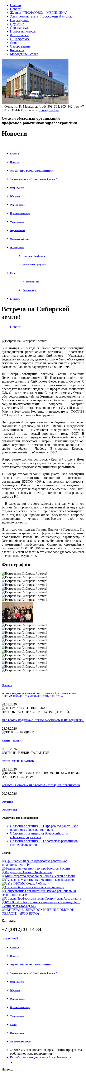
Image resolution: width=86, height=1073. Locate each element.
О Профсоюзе (20, 39)
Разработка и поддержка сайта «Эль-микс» (40, 1057)
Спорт (14, 42)
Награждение (19, 20)
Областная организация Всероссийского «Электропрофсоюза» (39, 835)
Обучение (17, 24)
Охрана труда (19, 27)
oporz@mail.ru (49, 110)
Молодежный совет (24, 54)
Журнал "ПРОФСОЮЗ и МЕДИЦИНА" (39, 12)
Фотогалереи (19, 35)
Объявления (9, 809)
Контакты (17, 50)
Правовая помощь (23, 31)
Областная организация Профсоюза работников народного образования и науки (44, 827)
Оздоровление (20, 46)
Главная (15, 5)
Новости (16, 9)
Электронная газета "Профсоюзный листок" (41, 16)
